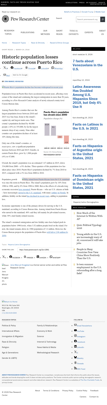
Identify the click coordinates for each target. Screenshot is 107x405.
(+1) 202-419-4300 (9, 313)
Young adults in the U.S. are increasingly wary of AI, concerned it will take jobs (90, 239)
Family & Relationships (47, 325)
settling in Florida (58, 192)
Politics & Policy (9, 325)
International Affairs (10, 331)
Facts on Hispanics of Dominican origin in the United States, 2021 (88, 181)
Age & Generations (10, 352)
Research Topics (9, 32)
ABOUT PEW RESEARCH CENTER (14, 375)
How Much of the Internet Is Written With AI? (90, 215)
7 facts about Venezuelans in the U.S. (88, 65)
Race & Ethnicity (9, 341)
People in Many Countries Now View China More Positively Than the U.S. (88, 254)
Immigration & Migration (12, 336)
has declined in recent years (38, 196)
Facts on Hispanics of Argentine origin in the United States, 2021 (88, 152)
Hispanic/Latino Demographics (19, 244)
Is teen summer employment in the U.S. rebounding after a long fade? (89, 269)
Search (59, 18)
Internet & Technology (46, 341)
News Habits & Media (46, 347)
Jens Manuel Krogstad (13, 81)
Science (40, 336)
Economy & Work (44, 331)
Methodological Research (48, 352)
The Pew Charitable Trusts (90, 380)
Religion (5, 347)
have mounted (24, 189)
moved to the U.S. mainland (29, 192)
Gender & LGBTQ (9, 358)
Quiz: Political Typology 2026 (89, 227)
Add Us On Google (20, 75)
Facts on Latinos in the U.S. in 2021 (88, 126)
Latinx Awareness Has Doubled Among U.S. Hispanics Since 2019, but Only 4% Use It (87, 96)
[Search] (102, 19)
